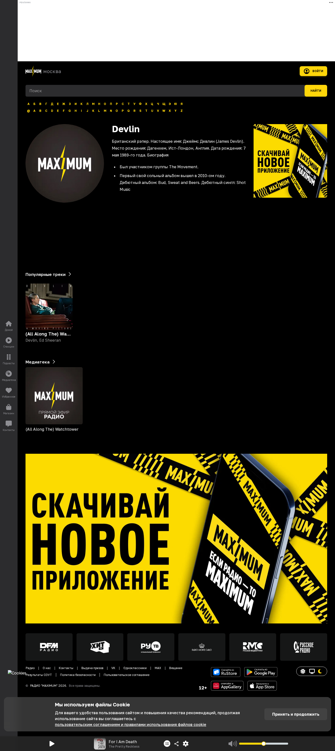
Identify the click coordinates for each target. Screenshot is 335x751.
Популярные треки (45, 274)
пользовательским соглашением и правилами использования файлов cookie (130, 724)
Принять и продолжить (295, 714)
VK (113, 668)
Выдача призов (92, 668)
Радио (30, 668)
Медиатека (38, 361)
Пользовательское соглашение (126, 675)
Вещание (175, 668)
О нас (47, 668)
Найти (315, 90)
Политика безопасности (78, 675)
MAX (158, 668)
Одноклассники (135, 668)
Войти (317, 71)
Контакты (66, 668)
